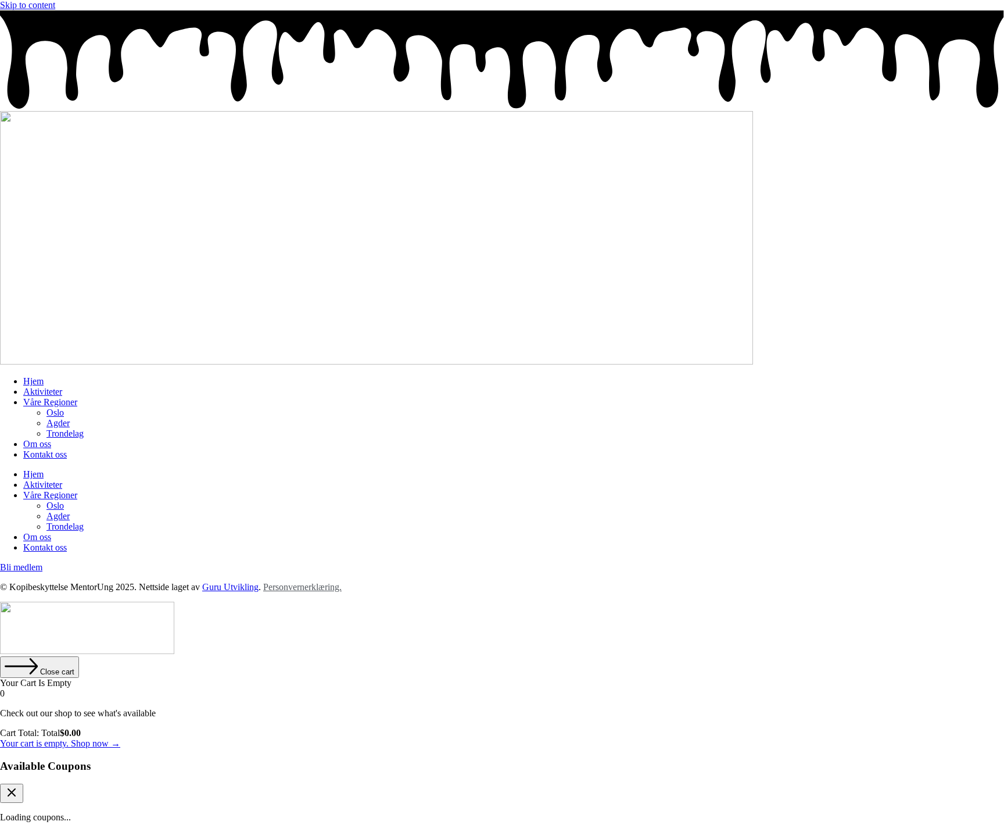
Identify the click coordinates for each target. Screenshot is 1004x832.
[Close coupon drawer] (11, 793)
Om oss (37, 444)
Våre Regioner (50, 402)
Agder (58, 423)
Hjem (33, 381)
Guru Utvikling (230, 587)
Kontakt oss (45, 454)
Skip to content (27, 5)
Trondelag (65, 433)
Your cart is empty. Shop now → (60, 743)
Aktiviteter (42, 392)
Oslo (55, 412)
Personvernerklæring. (302, 587)
